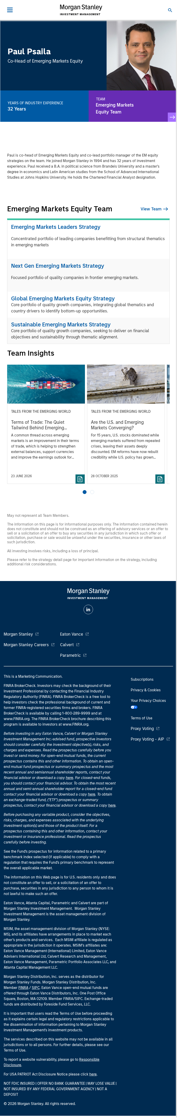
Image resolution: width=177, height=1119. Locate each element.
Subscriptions (142, 679)
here (69, 778)
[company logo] (81, 10)
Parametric (70, 655)
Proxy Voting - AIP (147, 739)
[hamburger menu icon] (10, 10)
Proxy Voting (142, 728)
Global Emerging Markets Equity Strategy (63, 298)
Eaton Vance (71, 634)
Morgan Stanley (18, 634)
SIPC (36, 987)
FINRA (23, 987)
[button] (85, 492)
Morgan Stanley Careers (26, 644)
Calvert (67, 644)
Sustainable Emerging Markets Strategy (61, 324)
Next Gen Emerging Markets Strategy (57, 265)
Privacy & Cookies (146, 690)
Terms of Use (141, 718)
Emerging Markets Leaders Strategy (56, 227)
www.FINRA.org (75, 724)
